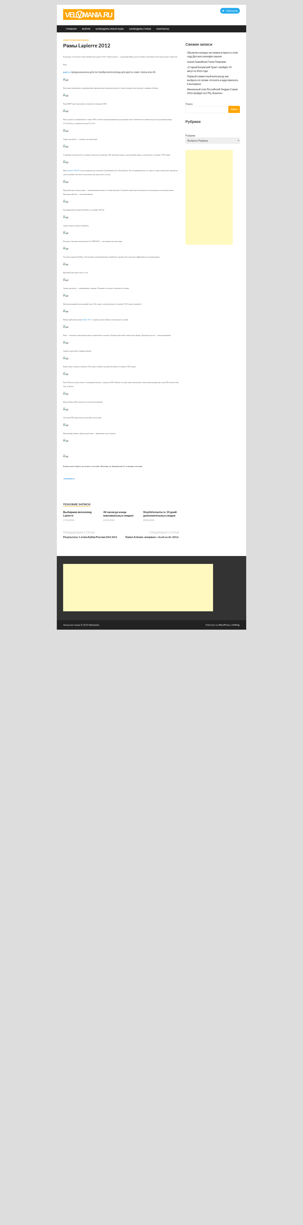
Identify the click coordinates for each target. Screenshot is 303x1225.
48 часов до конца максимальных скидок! (118, 513)
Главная (71, 29)
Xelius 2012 (86, 320)
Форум (86, 29)
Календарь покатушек (110, 29)
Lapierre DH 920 (73, 170)
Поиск (189, 103)
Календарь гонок (140, 29)
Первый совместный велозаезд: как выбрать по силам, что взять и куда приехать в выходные (212, 80)
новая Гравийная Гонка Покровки (206, 61)
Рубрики (190, 135)
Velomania (94, 624)
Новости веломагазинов (76, 40)
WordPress (224, 624)
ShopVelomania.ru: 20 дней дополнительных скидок (160, 513)
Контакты (163, 29)
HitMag (235, 624)
